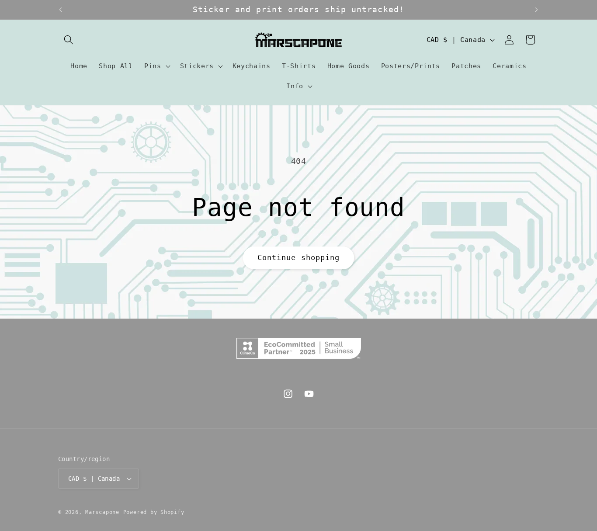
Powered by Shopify (153, 512)
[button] (68, 39)
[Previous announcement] (60, 9)
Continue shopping (298, 257)
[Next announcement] (536, 9)
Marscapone (102, 512)
